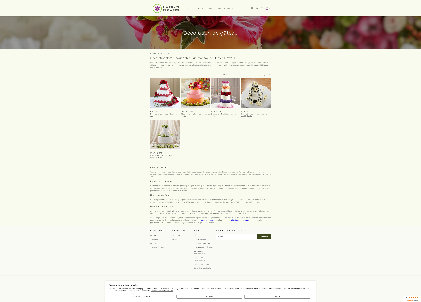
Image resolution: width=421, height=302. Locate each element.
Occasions (154, 239)
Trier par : (217, 75)
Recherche (176, 236)
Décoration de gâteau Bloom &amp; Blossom (162, 156)
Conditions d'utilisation (203, 268)
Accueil (152, 53)
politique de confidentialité (199, 252)
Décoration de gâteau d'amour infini (223, 115)
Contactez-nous (207, 220)
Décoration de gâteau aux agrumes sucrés (195, 115)
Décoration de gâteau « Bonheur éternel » (163, 115)
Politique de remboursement (200, 259)
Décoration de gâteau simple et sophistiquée (254, 115)
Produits (153, 243)
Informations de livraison (203, 247)
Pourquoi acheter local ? (203, 243)
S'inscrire (264, 237)
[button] (199, 8)
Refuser (277, 296)
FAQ (195, 236)
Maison (153, 236)
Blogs (174, 239)
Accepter (209, 296)
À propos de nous (157, 247)
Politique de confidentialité (162, 291)
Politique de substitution (203, 264)
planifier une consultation (241, 220)
